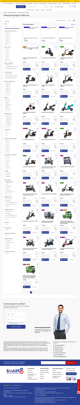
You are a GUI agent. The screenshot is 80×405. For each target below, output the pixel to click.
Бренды (42, 378)
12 (56, 292)
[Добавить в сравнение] (37, 49)
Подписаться (71, 363)
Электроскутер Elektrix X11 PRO (30, 221)
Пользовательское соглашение (32, 375)
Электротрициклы (59, 349)
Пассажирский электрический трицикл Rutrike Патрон (49, 167)
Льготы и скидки (30, 9)
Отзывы (30, 3)
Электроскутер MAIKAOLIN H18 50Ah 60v (30, 85)
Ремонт (59, 3)
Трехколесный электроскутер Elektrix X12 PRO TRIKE (67, 194)
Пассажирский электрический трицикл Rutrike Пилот (30, 249)
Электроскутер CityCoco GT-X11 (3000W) (67, 249)
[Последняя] (66, 292)
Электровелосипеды (60, 345)
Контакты (74, 3)
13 (59, 292)
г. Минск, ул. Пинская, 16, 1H (22, 3)
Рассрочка (35, 3)
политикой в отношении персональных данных (16, 323)
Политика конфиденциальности (33, 378)
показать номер (59, 6)
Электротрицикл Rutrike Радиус (49, 194)
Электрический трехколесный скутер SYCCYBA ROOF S (49, 249)
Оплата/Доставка (43, 3)
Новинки (43, 9)
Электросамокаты (59, 354)
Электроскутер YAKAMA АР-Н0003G (66, 85)
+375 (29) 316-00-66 (70, 370)
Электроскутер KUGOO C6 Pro (49, 139)
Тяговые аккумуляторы (60, 352)
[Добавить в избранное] (37, 47)
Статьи (41, 374)
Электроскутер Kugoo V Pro (48, 112)
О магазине (30, 372)
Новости (42, 376)
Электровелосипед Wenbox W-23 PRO (30, 58)
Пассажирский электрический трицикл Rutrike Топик (30, 194)
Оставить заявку (16, 326)
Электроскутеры (58, 347)
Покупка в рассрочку (57, 374)
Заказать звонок (71, 373)
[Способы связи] (51, 6)
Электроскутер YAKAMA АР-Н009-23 (66, 58)
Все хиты (73, 24)
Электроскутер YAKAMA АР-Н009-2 (48, 85)
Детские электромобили (60, 356)
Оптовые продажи (67, 3)
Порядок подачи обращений (56, 377)
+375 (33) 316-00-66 (70, 368)
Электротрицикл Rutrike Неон (67, 166)
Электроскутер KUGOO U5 (29, 166)
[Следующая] (63, 292)
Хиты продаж (49, 9)
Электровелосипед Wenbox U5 (49, 57)
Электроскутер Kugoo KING (66, 112)
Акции (38, 9)
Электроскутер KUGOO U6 (66, 139)
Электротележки (59, 351)
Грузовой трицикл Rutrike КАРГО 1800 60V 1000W (48, 221)
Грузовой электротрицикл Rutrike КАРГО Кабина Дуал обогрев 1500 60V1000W (29, 276)
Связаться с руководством (40, 394)
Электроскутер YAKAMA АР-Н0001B (29, 113)
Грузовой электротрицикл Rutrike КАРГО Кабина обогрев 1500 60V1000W (67, 222)
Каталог (22, 6)
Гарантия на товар (52, 3)
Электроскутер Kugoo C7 (29, 139)
